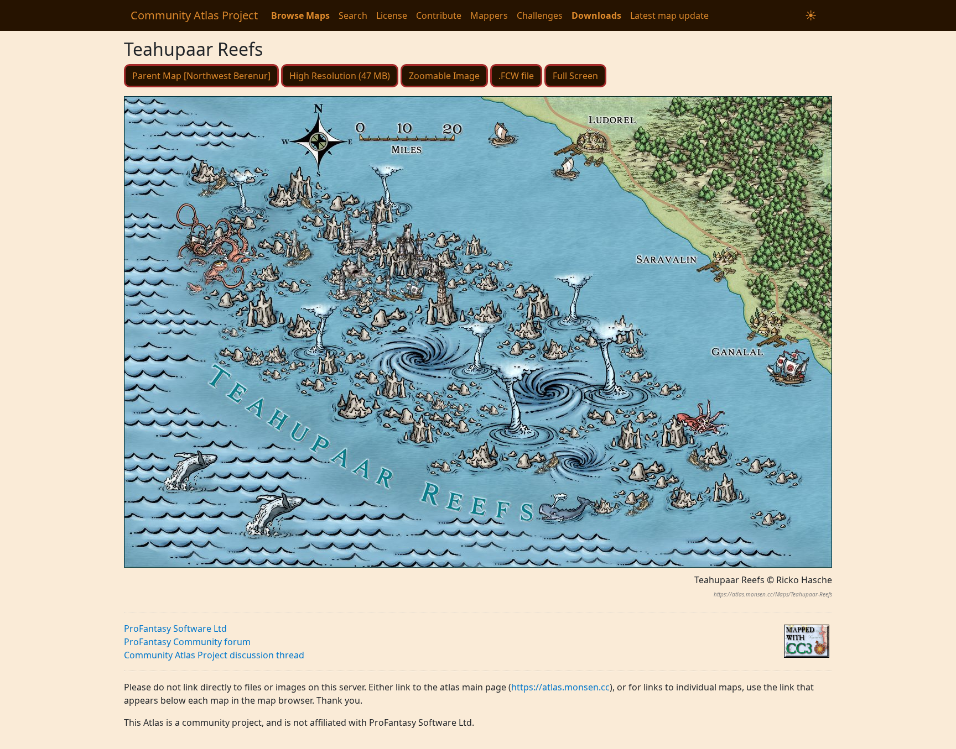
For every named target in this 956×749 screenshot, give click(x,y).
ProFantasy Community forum (187, 642)
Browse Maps (300, 15)
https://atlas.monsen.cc (560, 687)
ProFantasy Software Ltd (175, 628)
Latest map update (669, 15)
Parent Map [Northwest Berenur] (201, 76)
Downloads (596, 15)
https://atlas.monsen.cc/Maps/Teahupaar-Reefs (773, 594)
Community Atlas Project (194, 15)
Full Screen (575, 76)
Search (353, 15)
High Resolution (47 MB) (339, 76)
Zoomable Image (444, 76)
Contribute (438, 15)
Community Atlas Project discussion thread (214, 655)
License (391, 15)
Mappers (489, 15)
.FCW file (516, 76)
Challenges (540, 15)
